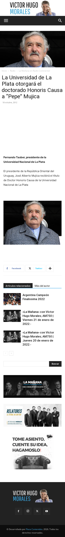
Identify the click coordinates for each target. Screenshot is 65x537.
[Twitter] (37, 511)
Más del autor (42, 285)
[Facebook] (18, 511)
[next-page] (11, 353)
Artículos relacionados (18, 285)
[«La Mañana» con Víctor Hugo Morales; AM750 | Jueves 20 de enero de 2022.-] (12, 336)
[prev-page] (5, 353)
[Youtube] (46, 511)
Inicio (4, 70)
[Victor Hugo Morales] (32, 8)
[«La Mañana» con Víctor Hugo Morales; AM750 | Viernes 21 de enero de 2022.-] (12, 316)
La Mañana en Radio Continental (34, 70)
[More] (50, 268)
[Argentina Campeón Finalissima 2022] (12, 299)
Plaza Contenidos (34, 529)
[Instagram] (27, 511)
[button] (5, 20)
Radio (12, 70)
